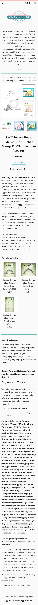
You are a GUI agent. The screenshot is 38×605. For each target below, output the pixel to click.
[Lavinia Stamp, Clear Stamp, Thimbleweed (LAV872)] (9, 304)
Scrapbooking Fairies (25, 597)
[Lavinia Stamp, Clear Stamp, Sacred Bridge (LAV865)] (28, 269)
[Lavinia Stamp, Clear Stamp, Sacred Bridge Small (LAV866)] (9, 269)
